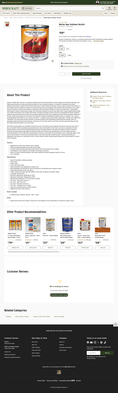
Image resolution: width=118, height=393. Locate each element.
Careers (61, 344)
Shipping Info (78, 63)
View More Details (98, 41)
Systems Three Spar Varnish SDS (102, 102)
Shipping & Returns (9, 354)
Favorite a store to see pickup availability (76, 66)
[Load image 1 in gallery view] (7, 24)
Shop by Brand (36, 355)
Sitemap (78, 380)
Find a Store (62, 350)
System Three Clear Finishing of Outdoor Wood (102, 97)
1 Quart (62, 55)
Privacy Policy (91, 358)
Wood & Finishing (59, 316)
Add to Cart (15, 247)
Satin (61, 49)
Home (6, 17)
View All (50, 247)
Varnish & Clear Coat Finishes (33, 17)
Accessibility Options (65, 380)
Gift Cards (34, 342)
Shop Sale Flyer (36, 350)
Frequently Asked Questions (12, 357)
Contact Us (7, 351)
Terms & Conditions (52, 380)
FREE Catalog (36, 347)
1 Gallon (69, 55)
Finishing (8, 316)
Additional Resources (98, 92)
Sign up (107, 353)
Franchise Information (65, 347)
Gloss (67, 49)
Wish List (34, 344)
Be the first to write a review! (59, 295)
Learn (106, 13)
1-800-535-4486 (9, 348)
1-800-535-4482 (9, 343)
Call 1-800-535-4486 (106, 3)
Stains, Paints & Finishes (16, 17)
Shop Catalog (35, 353)
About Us (62, 342)
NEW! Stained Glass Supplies (59, 2)
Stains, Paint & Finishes (22, 316)
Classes (113, 13)
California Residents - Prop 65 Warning (101, 106)
